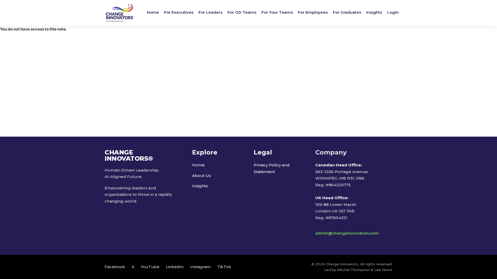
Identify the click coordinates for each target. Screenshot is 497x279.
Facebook (115, 266)
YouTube (150, 266)
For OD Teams (242, 12)
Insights (374, 12)
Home (153, 12)
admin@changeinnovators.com (347, 233)
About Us (201, 175)
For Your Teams (277, 12)
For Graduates (347, 12)
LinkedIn (175, 266)
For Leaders (210, 12)
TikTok (224, 266)
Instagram (200, 266)
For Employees (313, 12)
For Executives (178, 12)
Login (393, 12)
